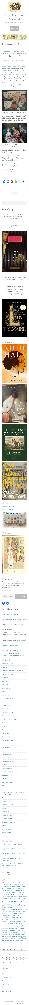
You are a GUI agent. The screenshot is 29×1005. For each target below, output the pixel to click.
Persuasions (12, 921)
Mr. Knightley (5, 919)
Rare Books (5, 811)
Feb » (7, 969)
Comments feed (6, 988)
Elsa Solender (9, 894)
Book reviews (6, 688)
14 (17, 957)
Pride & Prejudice (14, 923)
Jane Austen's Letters (8, 761)
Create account (6, 977)
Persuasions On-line (20, 921)
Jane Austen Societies (8, 757)
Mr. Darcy (22, 917)
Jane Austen (5, 733)
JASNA (4, 764)
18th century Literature (7, 882)
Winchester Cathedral (14, 940)
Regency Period (17, 930)
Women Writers (6, 836)
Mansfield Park (7, 917)
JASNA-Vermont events (8, 771)
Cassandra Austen (10, 888)
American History (7, 663)
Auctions (4, 667)
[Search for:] (14, 203)
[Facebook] (3, 603)
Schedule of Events (7, 818)
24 (3, 962)
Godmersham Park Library (10, 719)
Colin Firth (18, 892)
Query (4, 808)
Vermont (19, 938)
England (20, 894)
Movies (4, 785)
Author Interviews (7, 674)
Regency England (7, 815)
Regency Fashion (6, 930)
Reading (8, 928)
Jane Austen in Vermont (14, 17)
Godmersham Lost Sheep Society (13, 624)
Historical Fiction (9, 901)
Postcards (5, 923)
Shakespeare (18, 934)
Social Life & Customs (8, 822)
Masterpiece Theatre (8, 782)
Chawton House (6, 695)
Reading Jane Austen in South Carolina (16, 619)
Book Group (5, 684)
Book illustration (12, 886)
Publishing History (7, 804)
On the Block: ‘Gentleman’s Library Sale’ (14, 54)
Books (4, 691)
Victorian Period (7, 832)
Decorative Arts (6, 702)
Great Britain (17, 898)
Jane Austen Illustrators (8, 743)
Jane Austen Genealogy (8, 740)
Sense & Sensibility (20, 932)
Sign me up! (21, 596)
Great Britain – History (8, 723)
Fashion (11, 896)
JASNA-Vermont (12, 913)
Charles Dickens (19, 888)
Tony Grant (10, 938)
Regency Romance (6, 932)
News (23, 51)
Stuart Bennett (15, 936)
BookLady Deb (19, 60)
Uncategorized (6, 829)
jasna (4, 913)
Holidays (4, 726)
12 (9, 957)
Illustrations (5, 730)
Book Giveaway (6, 681)
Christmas (13, 892)
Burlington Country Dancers (10, 645)
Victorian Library (10, 160)
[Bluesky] (7, 603)
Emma (15, 894)
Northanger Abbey (14, 919)
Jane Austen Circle (11, 51)
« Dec (3, 969)
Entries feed (5, 984)
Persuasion (5, 921)
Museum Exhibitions (8, 789)
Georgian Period (7, 716)
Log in (4, 981)
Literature (5, 775)
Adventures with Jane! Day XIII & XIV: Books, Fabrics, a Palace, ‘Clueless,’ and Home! (13, 865)
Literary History (6, 915)
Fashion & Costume (7, 709)
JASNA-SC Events (7, 768)
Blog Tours (5, 677)
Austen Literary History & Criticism (12, 670)
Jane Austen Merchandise (9, 747)
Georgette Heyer (17, 896)
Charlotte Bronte (6, 890)
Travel (4, 825)
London (4, 778)
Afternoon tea (16, 882)
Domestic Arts (6, 705)
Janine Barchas (22, 911)
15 (20, 957)
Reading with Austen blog (9, 509)
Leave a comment (15, 62)
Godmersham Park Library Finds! (12, 844)
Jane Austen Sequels (7, 754)
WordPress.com (6, 991)
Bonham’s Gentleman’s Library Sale (14, 68)
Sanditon (13, 932)
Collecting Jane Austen (8, 698)
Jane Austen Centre (17, 907)
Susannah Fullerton (22, 936)
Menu (15, 28)
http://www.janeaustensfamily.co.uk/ (14, 655)
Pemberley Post (6, 801)
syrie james (5, 938)
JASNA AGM (21, 913)
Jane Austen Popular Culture (10, 750)
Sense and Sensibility (8, 934)
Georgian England (7, 712)
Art (6, 884)
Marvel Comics (15, 917)
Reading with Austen (8, 506)
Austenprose (16, 884)
